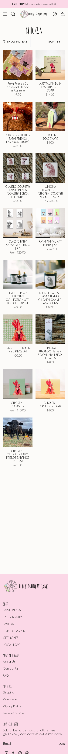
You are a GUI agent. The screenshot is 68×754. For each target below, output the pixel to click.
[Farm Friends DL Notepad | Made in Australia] (17, 65)
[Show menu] (5, 14)
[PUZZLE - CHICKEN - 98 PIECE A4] (17, 329)
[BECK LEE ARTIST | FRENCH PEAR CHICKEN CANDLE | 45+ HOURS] (50, 274)
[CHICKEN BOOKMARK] (50, 116)
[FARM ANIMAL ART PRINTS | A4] (50, 223)
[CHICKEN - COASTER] (17, 384)
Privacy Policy (12, 706)
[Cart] (63, 14)
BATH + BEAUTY (12, 617)
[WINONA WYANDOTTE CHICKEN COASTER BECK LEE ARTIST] (50, 168)
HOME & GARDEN (14, 631)
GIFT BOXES (10, 637)
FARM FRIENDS (12, 610)
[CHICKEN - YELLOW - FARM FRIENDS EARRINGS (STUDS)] (17, 432)
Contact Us (10, 668)
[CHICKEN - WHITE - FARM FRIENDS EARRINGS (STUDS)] (17, 116)
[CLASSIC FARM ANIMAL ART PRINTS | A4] (17, 223)
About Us (9, 661)
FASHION (8, 624)
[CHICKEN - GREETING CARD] (50, 384)
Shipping (8, 692)
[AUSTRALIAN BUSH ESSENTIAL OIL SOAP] (50, 65)
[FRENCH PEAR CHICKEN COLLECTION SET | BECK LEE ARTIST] (17, 274)
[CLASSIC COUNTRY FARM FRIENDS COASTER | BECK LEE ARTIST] (17, 168)
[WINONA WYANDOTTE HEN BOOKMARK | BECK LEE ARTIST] (50, 329)
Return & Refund (13, 699)
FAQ (6, 675)
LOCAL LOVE (11, 644)
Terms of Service (13, 713)
